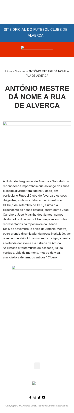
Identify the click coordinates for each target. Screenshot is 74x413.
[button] (37, 365)
